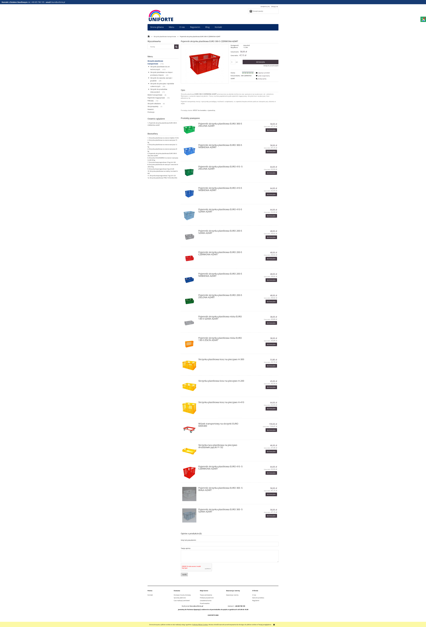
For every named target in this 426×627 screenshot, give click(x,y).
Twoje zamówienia (206, 595)
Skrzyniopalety (153, 106)
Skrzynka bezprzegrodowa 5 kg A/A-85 (161, 169)
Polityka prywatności (207, 598)
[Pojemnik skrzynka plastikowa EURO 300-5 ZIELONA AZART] (189, 130)
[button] (262, 73)
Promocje (151, 112)
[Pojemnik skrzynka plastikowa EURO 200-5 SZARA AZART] (189, 237)
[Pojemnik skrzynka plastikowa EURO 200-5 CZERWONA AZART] (189, 258)
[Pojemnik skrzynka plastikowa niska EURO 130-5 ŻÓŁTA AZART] (189, 344)
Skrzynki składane (154, 103)
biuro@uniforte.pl (196, 606)
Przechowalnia (204, 603)
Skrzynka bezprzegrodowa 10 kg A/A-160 (162, 162)
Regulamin (255, 600)
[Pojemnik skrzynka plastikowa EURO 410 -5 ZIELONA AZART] (189, 173)
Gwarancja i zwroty (232, 595)
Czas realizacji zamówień (182, 600)
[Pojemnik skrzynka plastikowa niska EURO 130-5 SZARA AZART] (189, 323)
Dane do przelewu (258, 598)
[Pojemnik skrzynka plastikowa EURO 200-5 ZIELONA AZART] (189, 301)
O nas (254, 595)
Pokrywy (151, 101)
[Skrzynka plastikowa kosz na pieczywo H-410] (189, 408)
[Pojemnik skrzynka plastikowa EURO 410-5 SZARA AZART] (189, 215)
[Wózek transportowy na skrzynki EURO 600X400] (189, 430)
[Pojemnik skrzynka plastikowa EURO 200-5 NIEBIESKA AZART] (189, 280)
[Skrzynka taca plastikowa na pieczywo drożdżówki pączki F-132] (189, 451)
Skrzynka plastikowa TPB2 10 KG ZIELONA (163, 178)
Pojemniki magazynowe (156, 98)
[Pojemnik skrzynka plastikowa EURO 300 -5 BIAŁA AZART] (189, 494)
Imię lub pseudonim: (188, 540)
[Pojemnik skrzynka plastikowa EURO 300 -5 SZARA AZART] (189, 515)
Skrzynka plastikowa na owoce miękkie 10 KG (164, 138)
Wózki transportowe (155, 95)
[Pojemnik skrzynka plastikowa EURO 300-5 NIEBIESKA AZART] (189, 151)
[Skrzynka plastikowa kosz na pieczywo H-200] (189, 387)
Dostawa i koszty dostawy (182, 595)
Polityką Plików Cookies (200, 625)
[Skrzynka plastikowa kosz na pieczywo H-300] (189, 365)
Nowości (151, 109)
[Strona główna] (161, 15)
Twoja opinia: (186, 548)
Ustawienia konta (205, 600)
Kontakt (150, 595)
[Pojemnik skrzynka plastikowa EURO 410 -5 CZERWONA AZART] (189, 473)
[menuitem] (157, 27)
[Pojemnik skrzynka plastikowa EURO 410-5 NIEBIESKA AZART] (189, 194)
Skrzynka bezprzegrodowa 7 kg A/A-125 (163, 176)
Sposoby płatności (180, 598)
